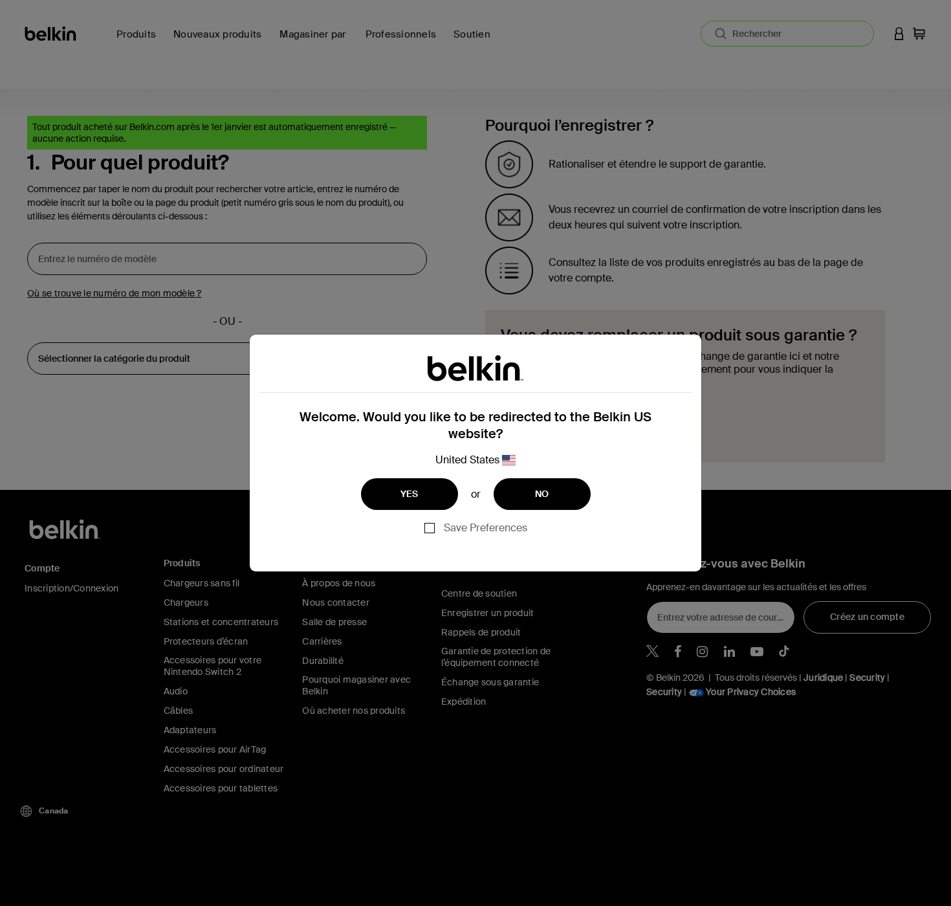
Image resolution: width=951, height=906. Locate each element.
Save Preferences (485, 528)
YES (409, 494)
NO (542, 494)
